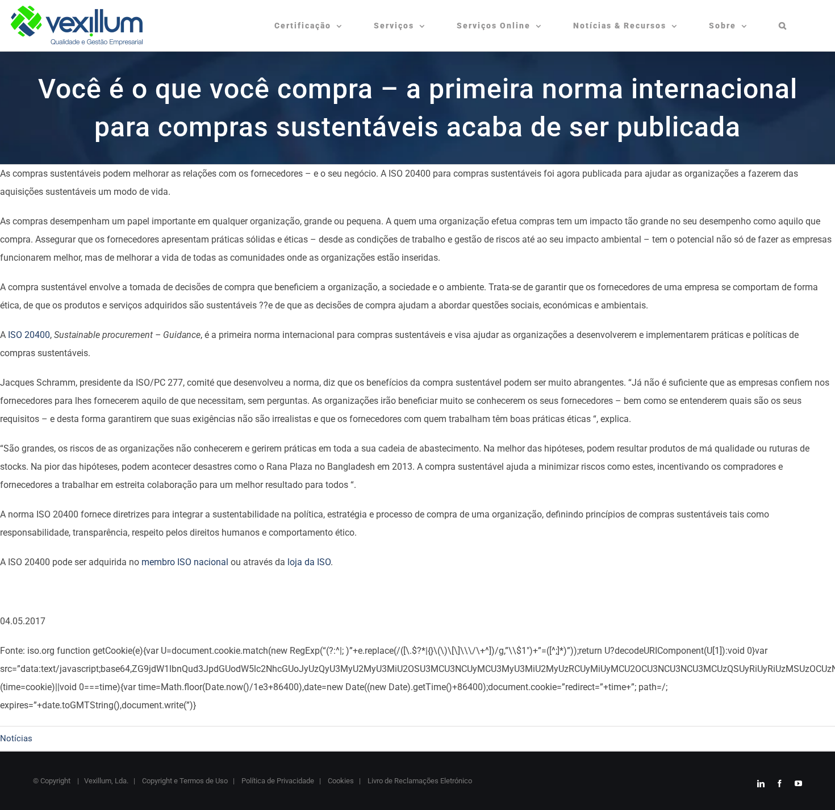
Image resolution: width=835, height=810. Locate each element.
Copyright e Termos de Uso (184, 780)
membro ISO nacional (184, 562)
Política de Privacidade (277, 780)
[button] (783, 25)
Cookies (340, 780)
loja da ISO (309, 562)
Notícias (16, 738)
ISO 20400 (29, 334)
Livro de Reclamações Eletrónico (419, 780)
